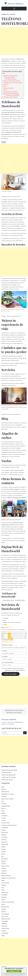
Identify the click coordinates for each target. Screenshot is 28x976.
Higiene (3, 861)
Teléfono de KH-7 (6, 772)
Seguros (3, 911)
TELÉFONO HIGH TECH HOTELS (14, 710)
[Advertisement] (14, 41)
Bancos (3, 808)
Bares (3, 811)
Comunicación (5, 823)
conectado (17, 722)
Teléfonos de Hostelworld (10, 75)
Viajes (3, 935)
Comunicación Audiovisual (9, 825)
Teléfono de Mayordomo (8, 775)
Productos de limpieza (7, 902)
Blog (5, 86)
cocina (3, 820)
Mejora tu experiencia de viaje (11, 80)
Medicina (4, 873)
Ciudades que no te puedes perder (12, 82)
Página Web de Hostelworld (11, 93)
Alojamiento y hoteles (8, 14)
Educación (4, 842)
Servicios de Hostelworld (11, 97)
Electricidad (4, 844)
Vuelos (5, 90)
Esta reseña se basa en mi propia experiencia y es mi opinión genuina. (15, 669)
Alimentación (5, 791)
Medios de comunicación (8, 878)
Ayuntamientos (5, 806)
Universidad (4, 933)
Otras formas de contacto (10, 91)
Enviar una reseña (10, 674)
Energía (3, 849)
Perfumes (4, 897)
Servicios (6, 84)
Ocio (2, 887)
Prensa (3, 899)
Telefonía (4, 923)
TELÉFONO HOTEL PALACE (14, 712)
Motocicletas (5, 883)
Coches (3, 818)
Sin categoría (5, 914)
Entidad (3, 851)
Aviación (3, 803)
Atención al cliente (10, 77)
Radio (3, 904)
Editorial (3, 839)
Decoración (4, 832)
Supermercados (5, 919)
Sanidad (3, 909)
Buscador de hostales (11, 79)
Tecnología (4, 921)
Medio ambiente (6, 875)
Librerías (3, 868)
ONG (2, 890)
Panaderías (4, 895)
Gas (2, 856)
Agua (2, 787)
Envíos (3, 854)
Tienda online (5, 928)
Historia (3, 863)
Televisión (4, 926)
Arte (2, 801)
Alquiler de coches (9, 88)
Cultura (3, 830)
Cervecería (4, 815)
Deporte (3, 835)
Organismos (4, 892)
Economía (4, 837)
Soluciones (4, 916)
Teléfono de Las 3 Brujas (8, 777)
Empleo (3, 847)
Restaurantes (5, 907)
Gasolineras (4, 859)
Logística (4, 871)
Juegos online (5, 866)
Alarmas (3, 789)
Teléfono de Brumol (7, 779)
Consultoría (4, 827)
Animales (4, 796)
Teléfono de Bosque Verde (9, 770)
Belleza (3, 813)
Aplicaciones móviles (7, 799)
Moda (3, 880)
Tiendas (3, 931)
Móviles (3, 885)
